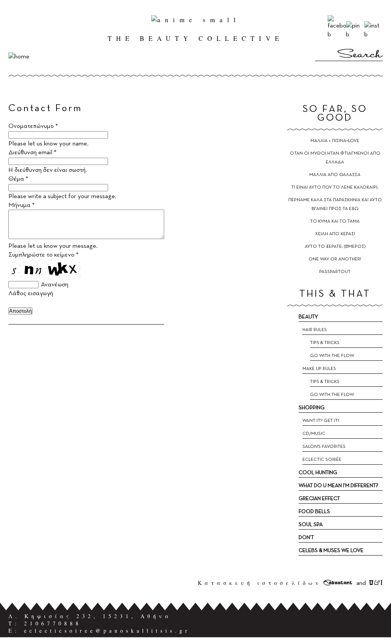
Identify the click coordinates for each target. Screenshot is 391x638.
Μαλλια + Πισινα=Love (334, 141)
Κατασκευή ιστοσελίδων (260, 582)
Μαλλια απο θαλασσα (334, 175)
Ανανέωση (54, 284)
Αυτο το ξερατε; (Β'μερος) (335, 246)
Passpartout (335, 272)
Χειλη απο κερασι (335, 234)
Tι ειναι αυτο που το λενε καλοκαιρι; (334, 187)
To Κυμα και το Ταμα (335, 221)
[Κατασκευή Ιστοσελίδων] (338, 582)
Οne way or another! (335, 259)
